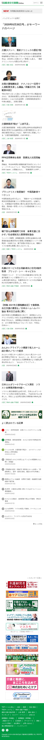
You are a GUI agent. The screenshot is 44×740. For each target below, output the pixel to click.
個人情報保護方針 (8, 726)
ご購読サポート (7, 721)
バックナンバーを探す (11, 18)
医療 (8, 249)
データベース (28, 721)
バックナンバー (22, 726)
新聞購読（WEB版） (25, 718)
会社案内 (17, 723)
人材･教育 (10, 138)
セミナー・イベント (19, 715)
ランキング (5, 715)
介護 (3, 65)
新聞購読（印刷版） (8, 718)
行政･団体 (10, 105)
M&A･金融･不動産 (13, 286)
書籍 (37, 721)
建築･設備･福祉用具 (8, 712)
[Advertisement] (22, 554)
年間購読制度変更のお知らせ (21, 11)
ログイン (36, 3)
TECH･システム (12, 173)
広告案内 (18, 721)
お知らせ (32, 715)
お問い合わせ (27, 723)
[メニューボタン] (41, 3)
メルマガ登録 (6, 723)
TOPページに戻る (8, 707)
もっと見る (38, 524)
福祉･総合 (10, 65)
